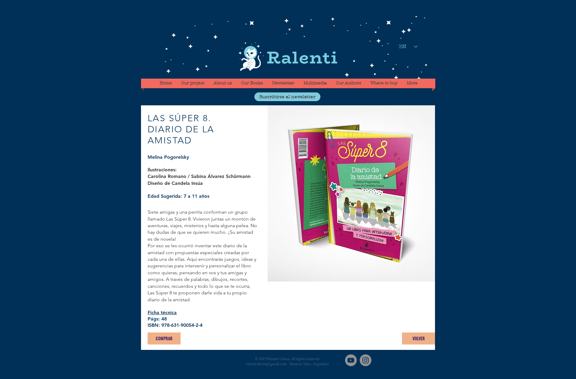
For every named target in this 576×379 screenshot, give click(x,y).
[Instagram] (365, 360)
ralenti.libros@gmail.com (266, 364)
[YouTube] (351, 360)
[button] (287, 96)
